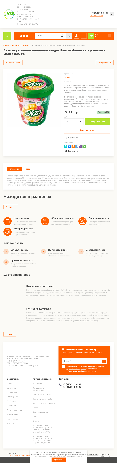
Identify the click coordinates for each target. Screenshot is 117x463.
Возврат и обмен (13, 414)
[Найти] (62, 36)
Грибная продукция (40, 412)
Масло (35, 408)
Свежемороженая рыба (42, 399)
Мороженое (16, 45)
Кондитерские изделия (42, 394)
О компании (11, 406)
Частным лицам (13, 419)
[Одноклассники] (73, 146)
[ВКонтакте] (69, 146)
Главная (6, 45)
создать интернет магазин (88, 455)
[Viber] (80, 146)
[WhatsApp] (84, 146)
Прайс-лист (11, 401)
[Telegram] (76, 146)
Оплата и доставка (14, 410)
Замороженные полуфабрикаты (39, 389)
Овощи (35, 417)
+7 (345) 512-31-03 (72, 387)
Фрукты (36, 421)
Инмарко (26, 45)
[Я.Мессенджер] (65, 146)
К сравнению (73, 138)
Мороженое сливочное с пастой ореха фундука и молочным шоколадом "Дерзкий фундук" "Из (43, 429)
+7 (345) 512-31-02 (99, 13)
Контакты (11, 423)
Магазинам (11, 388)
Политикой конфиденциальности (82, 371)
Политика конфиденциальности (19, 456)
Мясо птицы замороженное (44, 403)
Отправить (104, 361)
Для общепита (12, 397)
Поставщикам (12, 392)
